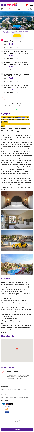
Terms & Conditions (6, 392)
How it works (4, 397)
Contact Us (29, 1)
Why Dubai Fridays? (12, 389)
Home (17, 1)
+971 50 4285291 (12, 373)
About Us (3, 389)
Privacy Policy (22, 389)
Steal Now (17, 430)
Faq (10, 397)
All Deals (23, 1)
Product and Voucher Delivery (19, 397)
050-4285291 (22, 117)
